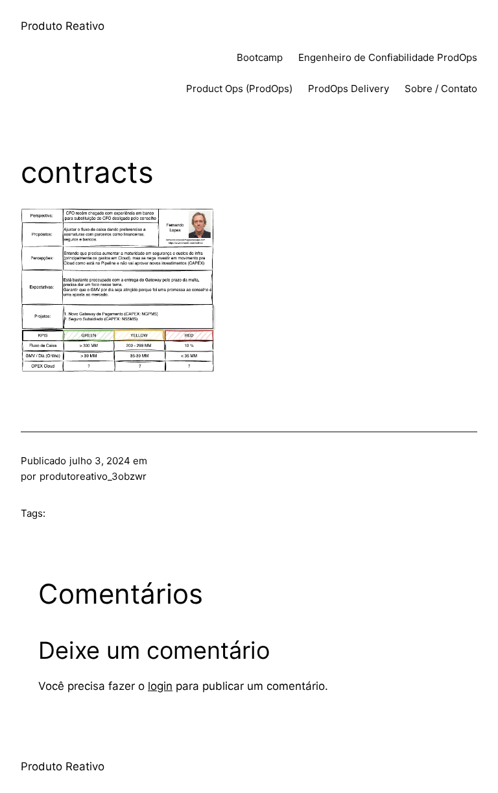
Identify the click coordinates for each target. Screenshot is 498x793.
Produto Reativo (62, 25)
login (160, 686)
